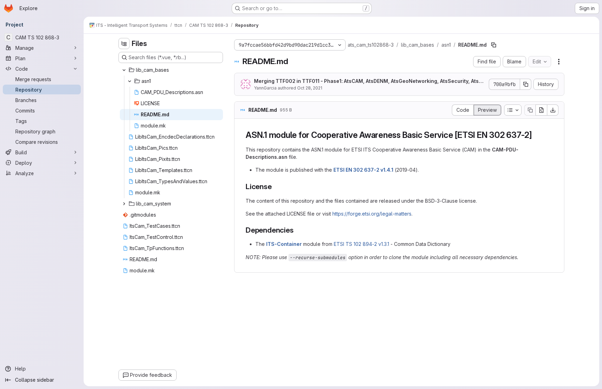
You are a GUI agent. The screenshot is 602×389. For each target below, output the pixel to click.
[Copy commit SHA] (525, 84)
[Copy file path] (493, 44)
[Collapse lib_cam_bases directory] (124, 70)
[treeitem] (171, 70)
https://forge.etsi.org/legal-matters (371, 214)
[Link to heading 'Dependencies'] (297, 230)
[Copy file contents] (529, 110)
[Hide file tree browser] (124, 43)
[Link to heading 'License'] (276, 186)
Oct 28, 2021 (309, 88)
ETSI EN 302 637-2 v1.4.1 (363, 170)
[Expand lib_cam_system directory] (124, 204)
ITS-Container (284, 244)
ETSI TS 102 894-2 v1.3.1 (361, 244)
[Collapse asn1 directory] (129, 81)
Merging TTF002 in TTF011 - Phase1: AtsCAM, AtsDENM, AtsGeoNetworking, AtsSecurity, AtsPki (369, 81)
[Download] (552, 110)
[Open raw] (541, 110)
